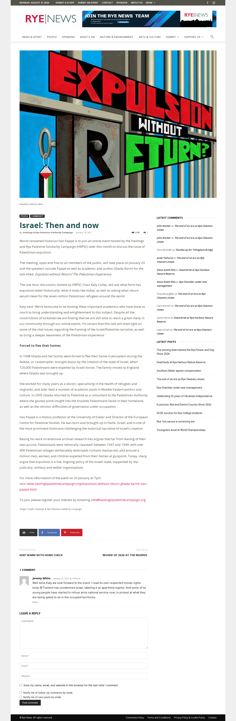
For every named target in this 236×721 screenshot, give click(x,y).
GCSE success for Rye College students (179, 413)
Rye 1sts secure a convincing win (176, 421)
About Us (136, 2)
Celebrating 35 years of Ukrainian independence (184, 396)
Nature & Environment (116, 37)
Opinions (68, 37)
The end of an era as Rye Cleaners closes (180, 379)
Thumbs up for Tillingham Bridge (194, 249)
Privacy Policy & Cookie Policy (189, 717)
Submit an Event (88, 2)
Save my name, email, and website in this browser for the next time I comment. (70, 685)
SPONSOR (121, 2)
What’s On (87, 37)
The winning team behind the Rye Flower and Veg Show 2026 (185, 351)
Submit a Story (64, 2)
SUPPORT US (192, 37)
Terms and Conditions (159, 717)
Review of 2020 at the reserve (125, 555)
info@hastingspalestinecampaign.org (118, 500)
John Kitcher (164, 226)
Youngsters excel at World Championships (181, 430)
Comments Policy (135, 717)
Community (37, 216)
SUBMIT (171, 37)
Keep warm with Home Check (41, 555)
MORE (149, 2)
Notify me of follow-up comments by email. (48, 692)
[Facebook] (207, 3)
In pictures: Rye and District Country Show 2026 (184, 404)
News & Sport (32, 37)
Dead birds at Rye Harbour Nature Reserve (181, 362)
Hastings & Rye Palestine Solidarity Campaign (48, 232)
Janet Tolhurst (165, 258)
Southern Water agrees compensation (179, 370)
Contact (107, 2)
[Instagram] (213, 3)
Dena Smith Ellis (166, 270)
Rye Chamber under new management (179, 387)
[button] (212, 37)
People (52, 37)
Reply (35, 602)
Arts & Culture (150, 37)
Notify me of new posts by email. (42, 697)
